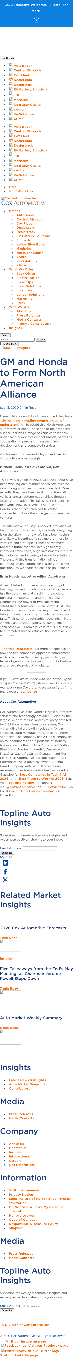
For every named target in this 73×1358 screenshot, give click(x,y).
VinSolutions (26, 261)
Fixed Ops (24, 282)
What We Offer (21, 269)
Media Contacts (29, 319)
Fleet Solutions (28, 286)
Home (6, 348)
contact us (29, 691)
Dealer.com (25, 228)
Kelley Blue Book (30, 244)
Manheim (23, 248)
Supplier (16, 1228)
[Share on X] (5, 882)
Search (41, 339)
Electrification (28, 278)
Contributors (19, 1088)
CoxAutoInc (57, 787)
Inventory (24, 290)
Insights (15, 328)
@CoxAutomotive (21, 787)
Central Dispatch (30, 219)
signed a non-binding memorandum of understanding (32, 422)
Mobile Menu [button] (10, 343)
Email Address (11, 848)
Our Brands (7, 58)
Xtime (21, 265)
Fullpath (23, 240)
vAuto (21, 257)
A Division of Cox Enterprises (25, 1325)
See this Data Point (17, 649)
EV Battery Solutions (33, 236)
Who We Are (19, 307)
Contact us (17, 1148)
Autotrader (25, 215)
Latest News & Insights (27, 1080)
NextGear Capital (30, 253)
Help (12, 187)
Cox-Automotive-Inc (37, 791)
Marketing (24, 299)
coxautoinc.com (21, 783)
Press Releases (28, 315)
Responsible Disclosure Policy (33, 1224)
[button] (5, 335)
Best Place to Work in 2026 (41, 779)
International (19, 1156)
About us (23, 311)
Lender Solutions (30, 294)
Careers (15, 1161)
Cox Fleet (24, 223)
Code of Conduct (23, 1220)
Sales (20, 303)
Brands (14, 211)
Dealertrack (25, 232)
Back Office (25, 274)
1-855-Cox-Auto (21, 191)
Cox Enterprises (22, 1165)
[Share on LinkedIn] (5, 866)
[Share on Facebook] (5, 874)
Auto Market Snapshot (27, 1084)
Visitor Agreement (24, 1190)
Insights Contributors (33, 324)
